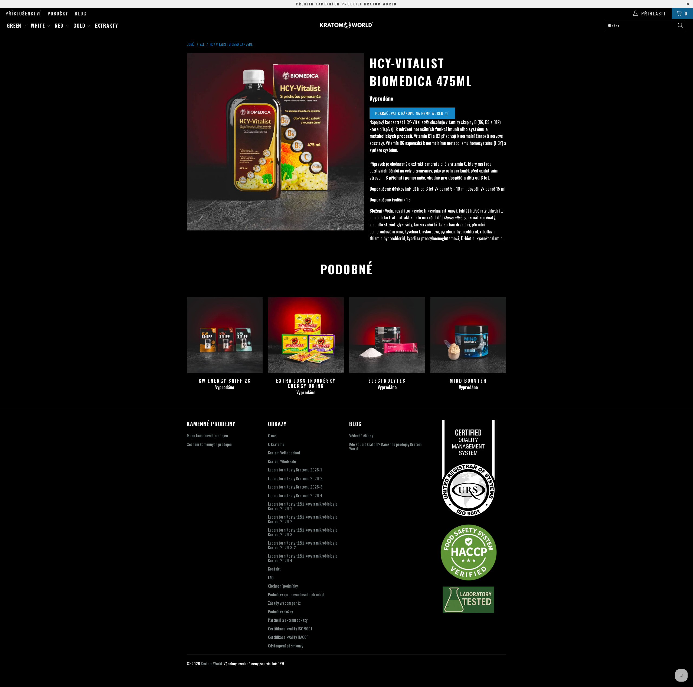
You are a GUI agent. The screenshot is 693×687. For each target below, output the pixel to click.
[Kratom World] (346, 25)
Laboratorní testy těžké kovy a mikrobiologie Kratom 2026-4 (303, 558)
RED (60, 25)
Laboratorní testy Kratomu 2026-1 (295, 470)
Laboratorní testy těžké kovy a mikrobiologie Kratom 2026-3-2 (303, 545)
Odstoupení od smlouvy (285, 646)
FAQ (270, 577)
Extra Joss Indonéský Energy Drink (306, 335)
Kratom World (211, 663)
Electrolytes (387, 335)
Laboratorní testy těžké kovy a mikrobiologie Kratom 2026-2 (303, 519)
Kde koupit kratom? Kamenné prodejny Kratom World (385, 446)
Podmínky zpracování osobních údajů (296, 594)
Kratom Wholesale (282, 461)
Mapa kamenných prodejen (207, 435)
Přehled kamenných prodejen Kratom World (346, 4)
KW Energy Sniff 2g (225, 335)
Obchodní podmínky (283, 586)
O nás (272, 435)
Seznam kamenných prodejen (209, 444)
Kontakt (274, 569)
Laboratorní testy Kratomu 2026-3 (295, 487)
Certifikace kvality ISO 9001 (290, 628)
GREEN (15, 25)
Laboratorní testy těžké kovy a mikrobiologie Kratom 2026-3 (303, 532)
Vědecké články (361, 435)
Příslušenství (23, 13)
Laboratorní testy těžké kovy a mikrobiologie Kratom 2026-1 (303, 506)
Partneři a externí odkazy (288, 620)
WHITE (39, 25)
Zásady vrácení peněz (284, 603)
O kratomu (276, 444)
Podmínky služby (280, 611)
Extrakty (106, 25)
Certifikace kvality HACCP (288, 637)
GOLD (80, 25)
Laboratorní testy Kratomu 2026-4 (295, 495)
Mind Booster (468, 335)
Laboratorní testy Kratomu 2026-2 (295, 478)
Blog (80, 13)
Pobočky (58, 13)
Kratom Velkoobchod (284, 452)
